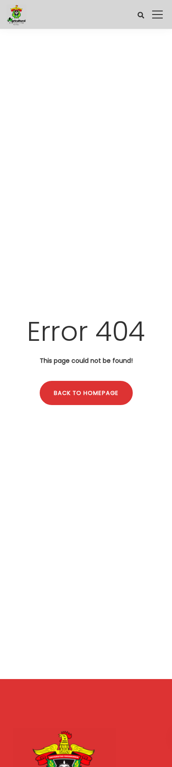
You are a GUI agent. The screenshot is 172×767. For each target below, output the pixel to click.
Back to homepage (86, 393)
